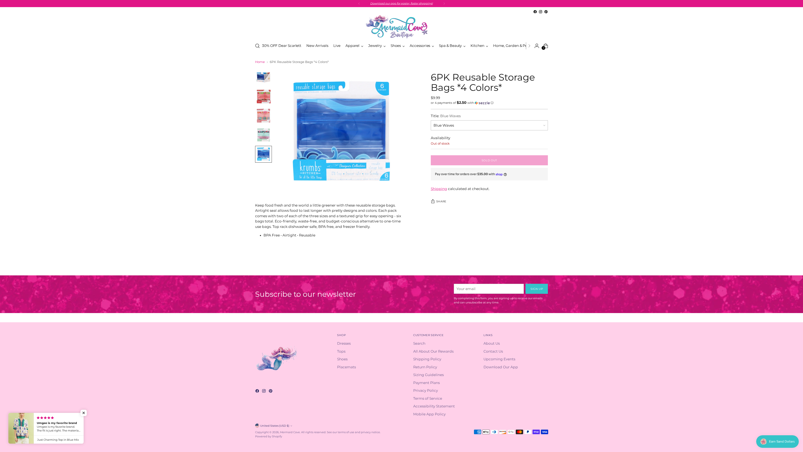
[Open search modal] (257, 46)
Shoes (342, 359)
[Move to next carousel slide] (544, 267)
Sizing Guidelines (428, 375)
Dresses (344, 343)
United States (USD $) (274, 425)
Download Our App (500, 367)
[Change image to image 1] (263, 77)
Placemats (346, 367)
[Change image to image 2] (263, 96)
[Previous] (359, 3)
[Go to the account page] (537, 46)
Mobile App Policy (429, 414)
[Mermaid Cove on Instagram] (540, 12)
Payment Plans (426, 383)
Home (260, 62)
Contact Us (493, 351)
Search (419, 343)
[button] (489, 103)
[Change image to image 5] (263, 154)
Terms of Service (427, 398)
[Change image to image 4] (263, 135)
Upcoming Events (499, 359)
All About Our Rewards (433, 351)
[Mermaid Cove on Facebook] (535, 12)
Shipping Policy (427, 359)
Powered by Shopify (268, 436)
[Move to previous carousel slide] (534, 267)
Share (441, 201)
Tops (341, 351)
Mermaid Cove (290, 432)
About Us (491, 343)
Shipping (439, 189)
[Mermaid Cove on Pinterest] (546, 12)
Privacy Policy (425, 390)
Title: (446, 116)
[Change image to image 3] (263, 115)
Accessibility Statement (434, 406)
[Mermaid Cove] (401, 27)
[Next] (444, 3)
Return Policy (425, 367)
